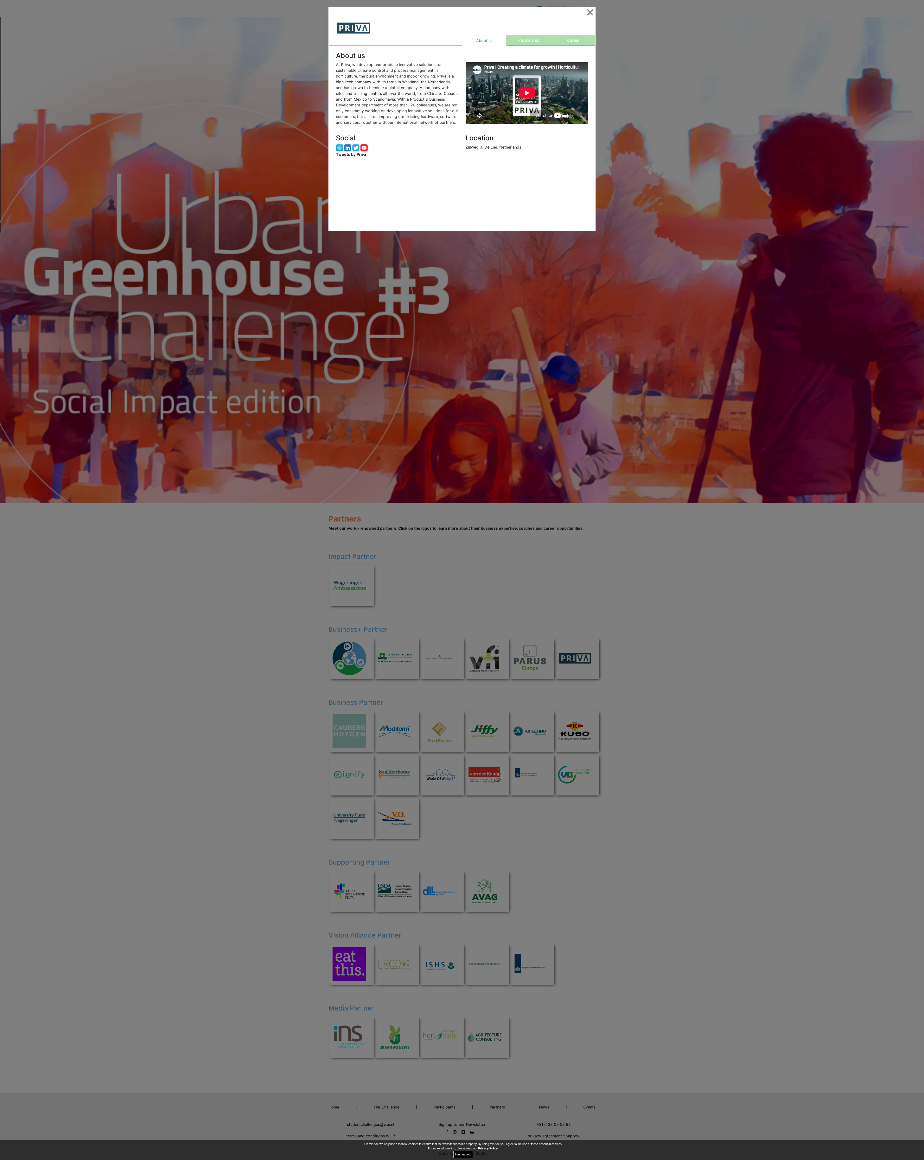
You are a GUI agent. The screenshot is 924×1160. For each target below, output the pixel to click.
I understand (463, 1154)
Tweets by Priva (351, 154)
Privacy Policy (488, 1148)
